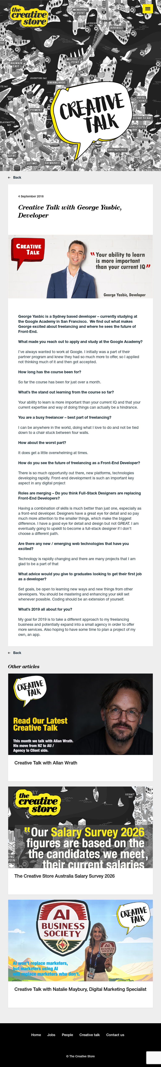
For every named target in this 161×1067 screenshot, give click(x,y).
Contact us (115, 1035)
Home (36, 1035)
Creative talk (89, 1035)
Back (16, 177)
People (67, 1035)
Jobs (51, 1035)
